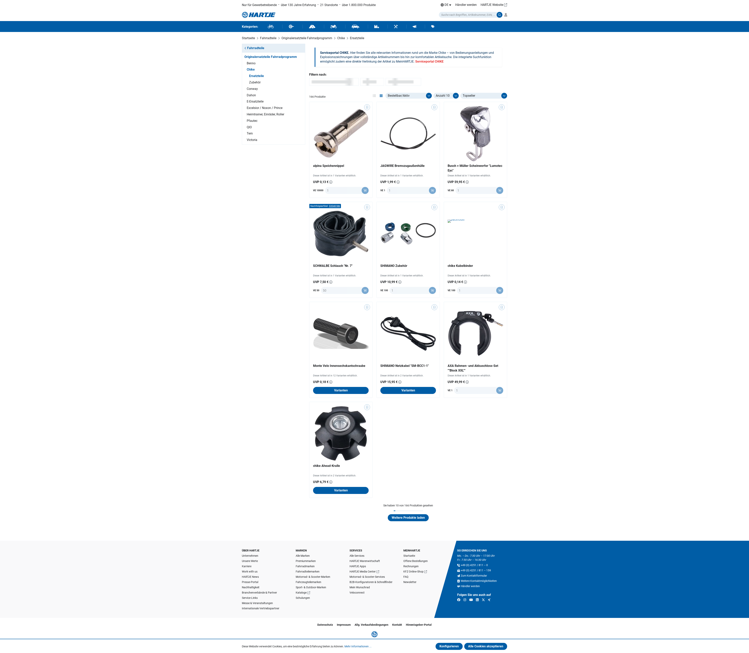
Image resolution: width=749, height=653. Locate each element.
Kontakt (397, 624)
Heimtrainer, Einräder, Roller (265, 114)
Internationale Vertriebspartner (260, 608)
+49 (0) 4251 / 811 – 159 (476, 570)
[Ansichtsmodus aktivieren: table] (374, 95)
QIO (249, 127)
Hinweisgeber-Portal (419, 624)
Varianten (341, 390)
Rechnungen (411, 566)
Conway (252, 89)
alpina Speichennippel (328, 166)
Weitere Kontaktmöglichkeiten (479, 580)
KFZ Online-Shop (413, 571)
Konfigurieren (449, 646)
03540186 (334, 206)
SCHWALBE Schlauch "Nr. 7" (332, 266)
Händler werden (466, 5)
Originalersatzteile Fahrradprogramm (270, 57)
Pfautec (252, 121)
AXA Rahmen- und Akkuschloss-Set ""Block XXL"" (473, 368)
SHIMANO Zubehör (393, 266)
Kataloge (301, 592)
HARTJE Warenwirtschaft (365, 561)
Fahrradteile (255, 48)
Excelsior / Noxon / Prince (264, 108)
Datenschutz (325, 624)
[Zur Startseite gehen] (258, 15)
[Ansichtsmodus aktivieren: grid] (381, 95)
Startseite (409, 555)
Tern (250, 133)
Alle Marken (303, 555)
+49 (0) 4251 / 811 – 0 (474, 565)
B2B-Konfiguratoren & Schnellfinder (371, 582)
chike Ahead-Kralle (326, 466)
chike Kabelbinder (460, 266)
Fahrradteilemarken (307, 571)
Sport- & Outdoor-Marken (311, 587)
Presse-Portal (250, 582)
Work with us (249, 571)
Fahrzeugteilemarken (308, 582)
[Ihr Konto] (505, 15)
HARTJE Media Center (363, 571)
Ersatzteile (256, 76)
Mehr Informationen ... (358, 646)
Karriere (246, 566)
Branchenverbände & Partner (259, 592)
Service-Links (250, 597)
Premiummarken (306, 561)
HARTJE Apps (358, 566)
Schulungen (303, 597)
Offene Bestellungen (415, 561)
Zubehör (255, 82)
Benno (251, 63)
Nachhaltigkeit (250, 587)
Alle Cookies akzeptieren (485, 646)
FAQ (405, 576)
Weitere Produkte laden (408, 517)
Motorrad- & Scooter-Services (367, 576)
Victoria (252, 140)
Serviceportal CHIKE (429, 61)
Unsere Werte (250, 561)
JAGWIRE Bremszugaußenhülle (402, 166)
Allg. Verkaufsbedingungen (371, 624)
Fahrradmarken (305, 566)
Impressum (344, 624)
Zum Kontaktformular (474, 575)
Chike (251, 69)
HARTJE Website (492, 5)
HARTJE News (250, 576)
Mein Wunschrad (360, 587)
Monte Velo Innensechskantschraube (339, 366)
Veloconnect (357, 592)
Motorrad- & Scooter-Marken (313, 576)
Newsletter (409, 582)
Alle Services (357, 555)
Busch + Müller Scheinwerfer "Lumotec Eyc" (475, 168)
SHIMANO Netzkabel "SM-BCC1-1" (404, 366)
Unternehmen (250, 555)
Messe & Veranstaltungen (257, 603)
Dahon (251, 95)
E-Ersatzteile (255, 101)
